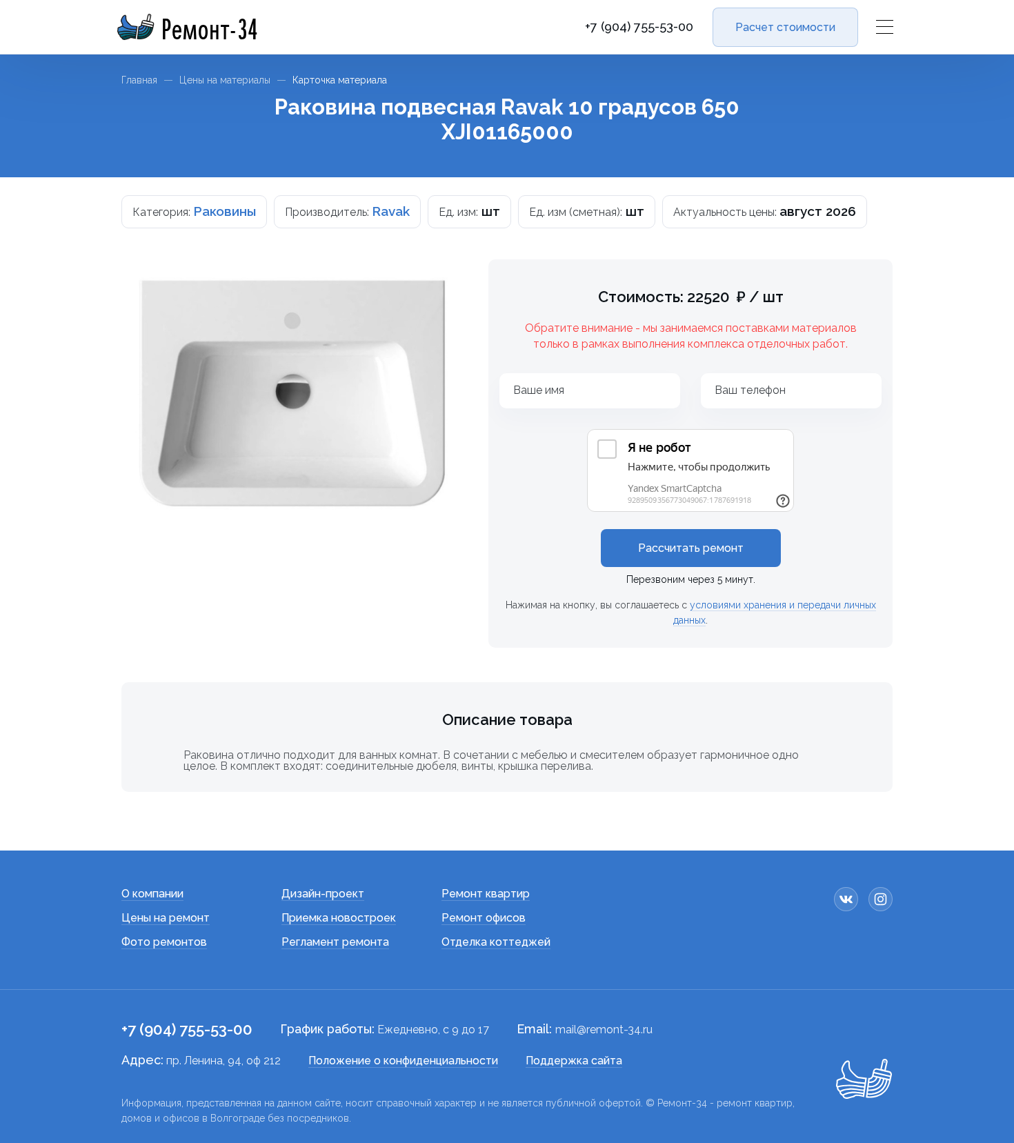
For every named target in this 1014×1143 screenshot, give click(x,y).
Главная (139, 80)
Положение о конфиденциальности (403, 1060)
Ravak (391, 211)
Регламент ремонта (335, 941)
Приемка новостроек (338, 917)
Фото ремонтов (164, 941)
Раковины (224, 211)
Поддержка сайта (574, 1060)
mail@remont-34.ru (604, 1029)
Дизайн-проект (322, 893)
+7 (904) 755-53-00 (639, 27)
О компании (152, 893)
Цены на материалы (224, 80)
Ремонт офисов (483, 917)
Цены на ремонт (165, 917)
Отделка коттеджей (495, 941)
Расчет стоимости (785, 27)
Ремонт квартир (485, 893)
